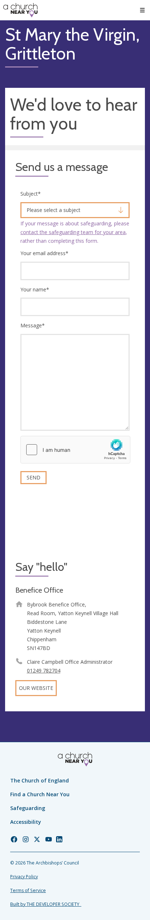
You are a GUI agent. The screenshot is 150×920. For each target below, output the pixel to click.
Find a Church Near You (40, 794)
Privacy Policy (24, 877)
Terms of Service (28, 890)
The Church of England (39, 780)
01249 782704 (43, 670)
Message (32, 325)
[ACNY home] (20, 10)
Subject (30, 193)
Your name (34, 289)
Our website (36, 687)
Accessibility (25, 821)
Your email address (44, 253)
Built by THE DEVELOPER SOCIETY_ (45, 904)
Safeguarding (27, 808)
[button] (142, 10)
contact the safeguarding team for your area (73, 232)
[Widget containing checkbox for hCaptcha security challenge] (75, 449)
